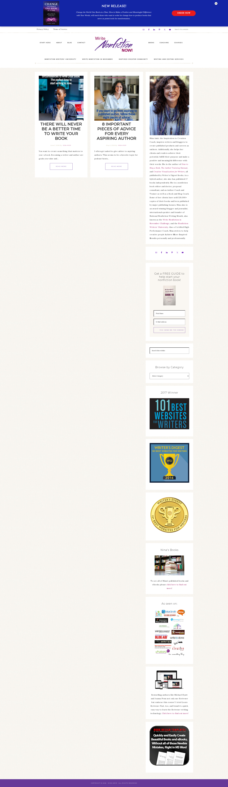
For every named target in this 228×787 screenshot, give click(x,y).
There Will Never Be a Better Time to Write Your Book (61, 131)
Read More (61, 166)
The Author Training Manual (174, 168)
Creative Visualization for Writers (169, 171)
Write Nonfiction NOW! (114, 44)
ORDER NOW (183, 13)
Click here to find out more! (175, 713)
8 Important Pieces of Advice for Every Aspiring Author (116, 131)
